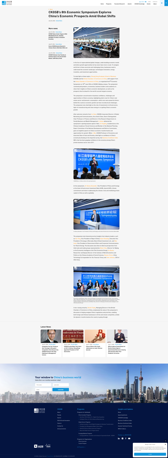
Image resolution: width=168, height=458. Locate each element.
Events (148, 4)
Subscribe (61, 389)
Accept (150, 454)
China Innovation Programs (85, 415)
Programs (108, 4)
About (155, 4)
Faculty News (52, 344)
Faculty (59, 415)
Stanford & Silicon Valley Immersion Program (90, 428)
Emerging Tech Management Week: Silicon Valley (91, 426)
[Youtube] (145, 2)
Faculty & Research (119, 4)
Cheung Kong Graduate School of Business (103, 76)
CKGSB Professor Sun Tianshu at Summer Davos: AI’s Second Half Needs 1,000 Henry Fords (57, 56)
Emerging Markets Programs (85, 433)
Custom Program (82, 443)
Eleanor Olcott (108, 255)
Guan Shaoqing (104, 238)
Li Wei (94, 133)
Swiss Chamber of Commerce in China (87, 81)
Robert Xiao (103, 248)
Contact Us (155, 1)
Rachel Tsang (91, 307)
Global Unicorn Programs (84, 422)
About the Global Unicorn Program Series (89, 430)
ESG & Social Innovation (63, 420)
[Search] (166, 3)
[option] (51, 343)
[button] (165, 444)
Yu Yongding (103, 123)
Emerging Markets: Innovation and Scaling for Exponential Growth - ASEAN (97, 435)
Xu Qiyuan (111, 250)
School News (59, 20)
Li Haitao (101, 121)
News (149, 1)
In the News (96, 344)
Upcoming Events (122, 415)
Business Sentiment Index (125, 423)
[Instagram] (142, 2)
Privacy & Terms (50, 456)
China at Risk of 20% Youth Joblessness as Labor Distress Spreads (94, 348)
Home (102, 4)
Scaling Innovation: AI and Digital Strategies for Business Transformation (96, 424)
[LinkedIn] (140, 2)
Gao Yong (78, 238)
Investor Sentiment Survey (125, 426)
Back (51, 9)
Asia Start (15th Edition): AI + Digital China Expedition (92, 417)
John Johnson (111, 257)
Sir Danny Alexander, (91, 186)
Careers (59, 423)
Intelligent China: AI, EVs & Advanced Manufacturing (92, 419)
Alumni (130, 4)
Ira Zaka (93, 114)
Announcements (61, 428)
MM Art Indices (122, 428)
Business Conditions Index (110, 138)
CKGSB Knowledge (140, 4)
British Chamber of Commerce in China (95, 78)
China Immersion (82, 441)
